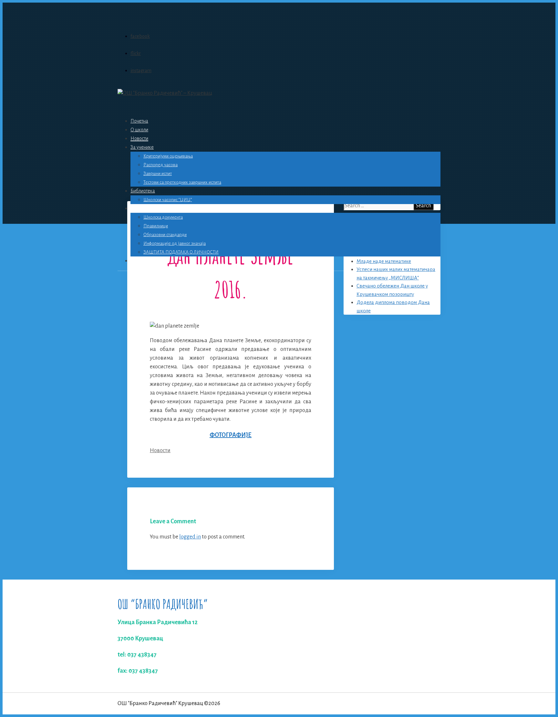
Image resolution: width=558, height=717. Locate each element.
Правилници (155, 225)
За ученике (142, 147)
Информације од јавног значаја (174, 243)
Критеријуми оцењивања (168, 156)
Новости (139, 138)
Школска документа (163, 217)
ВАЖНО (139, 208)
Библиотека (142, 190)
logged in (190, 537)
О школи (139, 129)
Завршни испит (157, 173)
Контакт (138, 260)
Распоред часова (160, 164)
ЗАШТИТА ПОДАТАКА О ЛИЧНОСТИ (181, 252)
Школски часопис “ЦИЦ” (167, 199)
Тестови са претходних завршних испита (182, 182)
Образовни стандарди (165, 234)
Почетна (139, 121)
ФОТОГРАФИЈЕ (231, 435)
